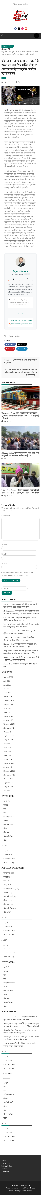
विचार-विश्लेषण (8, 836)
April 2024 (7, 755)
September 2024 (9, 736)
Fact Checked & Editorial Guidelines (21, 320)
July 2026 (7, 681)
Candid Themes (26, 1191)
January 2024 (8, 767)
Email (4, 554)
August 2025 (8, 704)
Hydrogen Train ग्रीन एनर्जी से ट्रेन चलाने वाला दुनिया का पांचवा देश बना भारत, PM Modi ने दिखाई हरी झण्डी (20, 415)
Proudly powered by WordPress (17, 1188)
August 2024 (8, 740)
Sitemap (4, 1169)
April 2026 (7, 693)
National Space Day (14, 336)
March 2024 (7, 759)
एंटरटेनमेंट (6, 801)
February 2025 (8, 716)
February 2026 (8, 701)
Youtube (26, 28)
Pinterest (10, 349)
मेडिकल (5, 821)
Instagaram (22, 28)
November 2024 (9, 728)
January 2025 (8, 720)
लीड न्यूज (6, 832)
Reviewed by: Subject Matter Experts (21, 324)
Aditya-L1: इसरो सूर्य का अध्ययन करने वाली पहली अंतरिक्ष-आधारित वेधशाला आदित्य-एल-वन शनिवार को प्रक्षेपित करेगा (21, 372)
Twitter (19, 28)
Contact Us (5, 1163)
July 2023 (7, 791)
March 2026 (7, 697)
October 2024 (8, 732)
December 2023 (9, 771)
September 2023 (9, 783)
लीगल (5, 828)
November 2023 (9, 775)
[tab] (14, 279)
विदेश (5, 840)
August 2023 (8, 787)
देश (4, 813)
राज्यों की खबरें (8, 825)
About (3, 1161)
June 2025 (7, 708)
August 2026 (8, 677)
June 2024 (7, 748)
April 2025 (7, 712)
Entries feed (7, 855)
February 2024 (8, 763)
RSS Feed (5, 1171)
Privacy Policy (6, 1166)
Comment (5, 516)
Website (4, 563)
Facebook (15, 28)
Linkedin (22, 349)
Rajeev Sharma (20, 271)
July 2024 (7, 744)
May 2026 (7, 689)
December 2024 (9, 724)
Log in (5, 851)
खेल (4, 809)
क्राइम (5, 805)
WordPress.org (8, 862)
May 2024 (7, 751)
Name (4, 545)
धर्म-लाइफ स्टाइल (9, 817)
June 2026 (7, 685)
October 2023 (8, 779)
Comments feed (9, 859)
